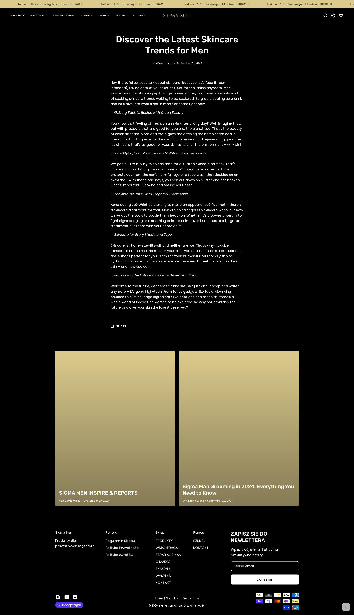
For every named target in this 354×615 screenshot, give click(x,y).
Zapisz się (265, 579)
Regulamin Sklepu (120, 541)
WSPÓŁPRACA (167, 548)
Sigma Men (166, 605)
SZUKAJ (199, 541)
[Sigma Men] (177, 15)
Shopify (200, 605)
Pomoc (198, 532)
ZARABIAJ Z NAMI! (169, 554)
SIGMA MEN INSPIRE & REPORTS (98, 493)
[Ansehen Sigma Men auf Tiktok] (66, 597)
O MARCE (163, 561)
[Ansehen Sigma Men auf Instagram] (58, 597)
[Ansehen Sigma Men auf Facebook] (75, 597)
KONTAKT (163, 582)
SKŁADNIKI (163, 568)
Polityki (111, 532)
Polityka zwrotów (119, 554)
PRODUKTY (164, 541)
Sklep (160, 532)
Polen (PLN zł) (165, 598)
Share (121, 326)
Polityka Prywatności (122, 548)
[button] (325, 15)
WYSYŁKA (163, 575)
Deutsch (189, 598)
